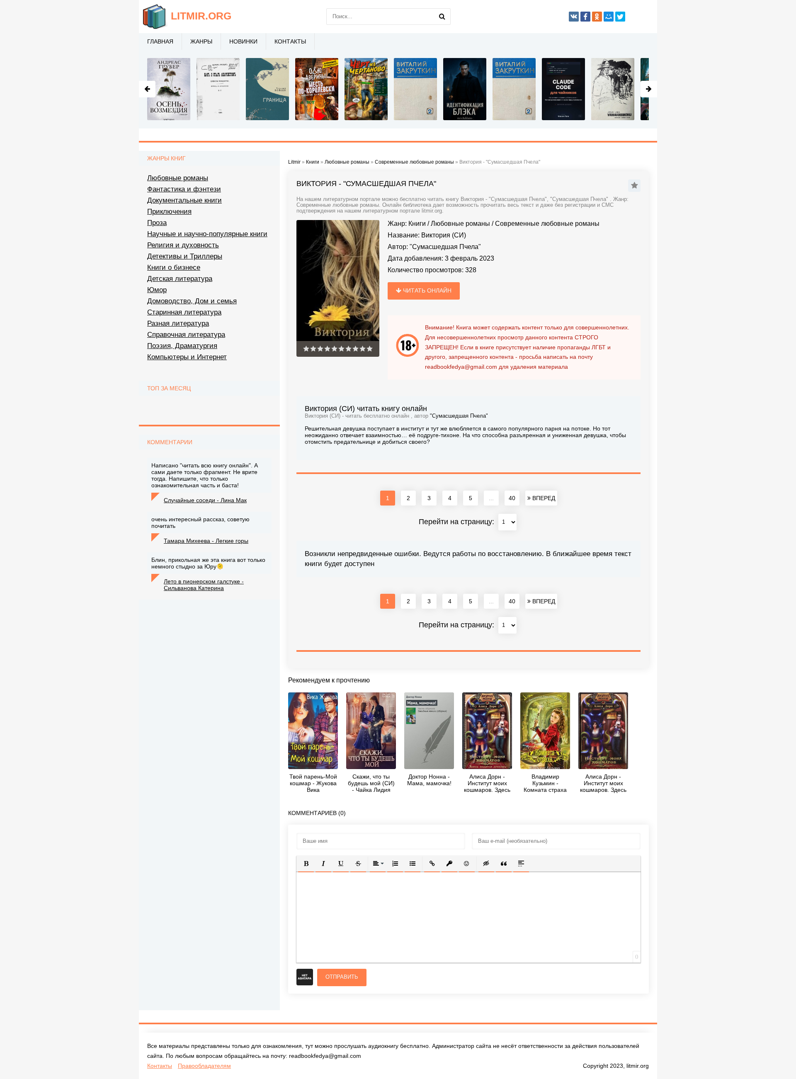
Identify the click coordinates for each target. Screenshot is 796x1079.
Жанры (201, 41)
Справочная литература (186, 335)
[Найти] (442, 16)
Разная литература (178, 323)
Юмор (157, 290)
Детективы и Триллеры (184, 256)
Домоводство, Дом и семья (192, 301)
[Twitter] (620, 17)
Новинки (243, 41)
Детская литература (179, 279)
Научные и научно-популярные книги (207, 234)
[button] (306, 863)
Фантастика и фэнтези (184, 189)
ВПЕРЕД (543, 498)
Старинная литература (184, 312)
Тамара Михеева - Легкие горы (206, 540)
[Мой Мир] (609, 17)
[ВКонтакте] (574, 17)
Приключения (169, 211)
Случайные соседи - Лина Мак (205, 500)
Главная (160, 41)
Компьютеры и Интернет (187, 357)
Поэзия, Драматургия (182, 346)
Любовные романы (460, 223)
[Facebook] (585, 17)
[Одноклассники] (597, 17)
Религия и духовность (183, 245)
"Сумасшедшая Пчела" (445, 246)
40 (512, 498)
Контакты (290, 41)
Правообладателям (204, 1065)
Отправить (341, 977)
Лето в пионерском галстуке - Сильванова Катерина (204, 584)
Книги (417, 223)
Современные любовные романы (547, 223)
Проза (157, 223)
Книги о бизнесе (173, 267)
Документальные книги (184, 200)
